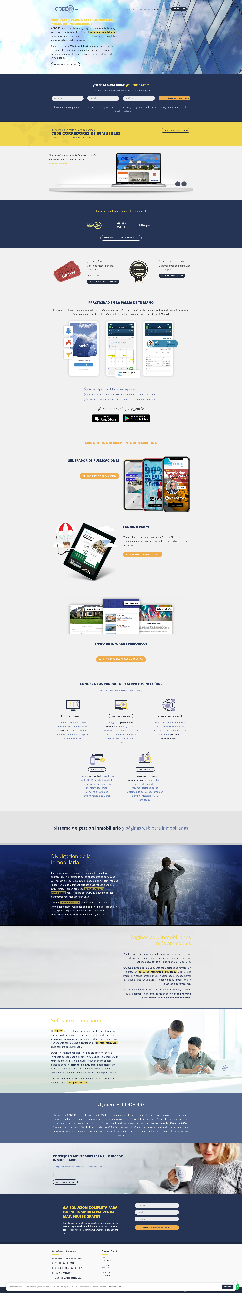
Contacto (165, 9)
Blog (140, 9)
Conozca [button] (131, 9)
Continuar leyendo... (65, 1182)
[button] (78, 9)
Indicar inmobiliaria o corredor (103, 282)
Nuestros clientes (106, 1266)
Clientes (155, 9)
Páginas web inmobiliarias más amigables (160, 940)
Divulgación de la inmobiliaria (71, 859)
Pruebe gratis (179, 9)
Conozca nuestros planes (65, 65)
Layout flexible (97, 769)
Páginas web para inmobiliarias (67, 1258)
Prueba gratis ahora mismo (99, 476)
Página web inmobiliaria (121, 716)
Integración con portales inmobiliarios (121, 238)
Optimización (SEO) (145, 769)
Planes (147, 9)
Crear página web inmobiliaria (175, 98)
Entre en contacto (106, 1273)
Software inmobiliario (73, 716)
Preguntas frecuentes (62, 1273)
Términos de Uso (114, 1287)
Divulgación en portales (168, 716)
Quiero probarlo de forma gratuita (121, 659)
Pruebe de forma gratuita (172, 276)
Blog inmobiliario (108, 1259)
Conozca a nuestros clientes (175, 130)
